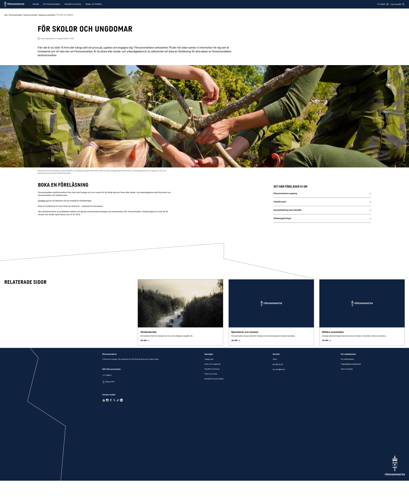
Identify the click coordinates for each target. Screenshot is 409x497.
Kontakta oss (43, 201)
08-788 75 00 (278, 364)
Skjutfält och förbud (211, 369)
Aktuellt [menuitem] (36, 4)
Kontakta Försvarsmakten (214, 379)
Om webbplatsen (347, 359)
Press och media (210, 374)
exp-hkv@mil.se (279, 369)
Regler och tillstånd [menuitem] (93, 4)
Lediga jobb (208, 359)
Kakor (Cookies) (347, 369)
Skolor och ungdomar (212, 364)
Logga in (108, 375)
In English (381, 4)
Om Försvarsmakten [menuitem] (51, 4)
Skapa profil (109, 382)
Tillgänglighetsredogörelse (351, 364)
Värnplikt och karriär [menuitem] (72, 4)
